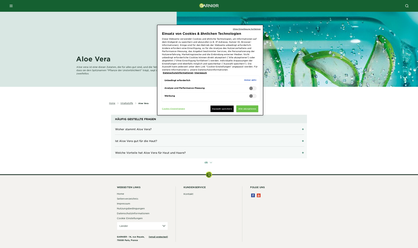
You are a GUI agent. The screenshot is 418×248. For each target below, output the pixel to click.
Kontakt (188, 193)
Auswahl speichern (222, 109)
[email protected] (158, 236)
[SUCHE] (407, 6)
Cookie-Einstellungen (173, 108)
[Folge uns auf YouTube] (259, 195)
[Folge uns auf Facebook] (253, 195)
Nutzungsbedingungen (131, 208)
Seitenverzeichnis (127, 198)
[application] (142, 226)
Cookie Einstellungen (130, 218)
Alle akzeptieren (247, 109)
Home (120, 193)
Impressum (123, 203)
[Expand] (209, 129)
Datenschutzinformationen (133, 213)
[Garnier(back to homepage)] (209, 5)
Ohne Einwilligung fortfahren (247, 29)
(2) (207, 162)
